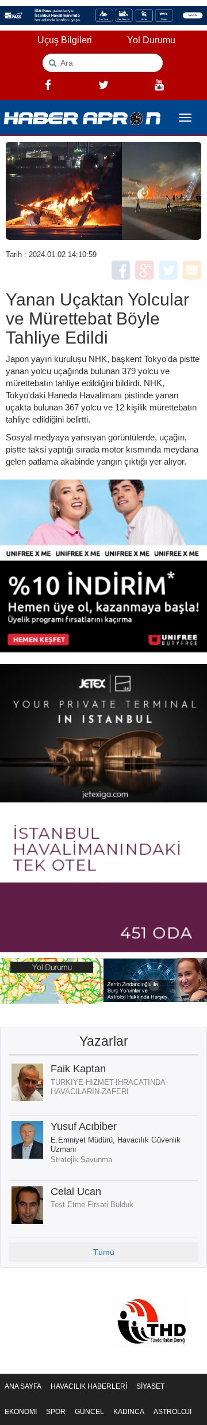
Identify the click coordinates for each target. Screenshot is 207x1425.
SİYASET (150, 1386)
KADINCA (128, 1412)
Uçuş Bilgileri (64, 40)
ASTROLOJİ (172, 1412)
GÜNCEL (89, 1412)
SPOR (56, 1412)
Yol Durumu (151, 40)
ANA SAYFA (23, 1386)
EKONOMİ (21, 1412)
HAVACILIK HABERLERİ (89, 1386)
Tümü (103, 1252)
